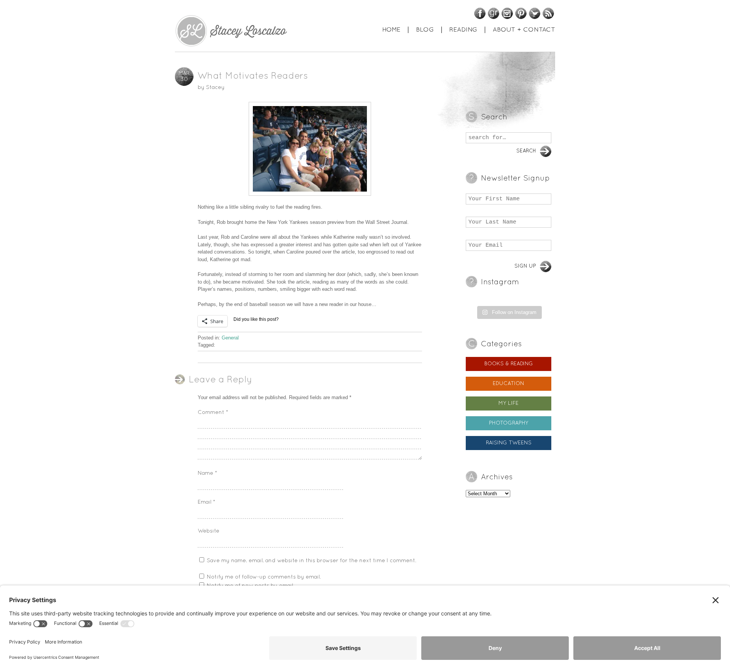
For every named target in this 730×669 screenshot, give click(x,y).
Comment (213, 412)
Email (206, 502)
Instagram (507, 13)
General (230, 338)
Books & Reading (508, 363)
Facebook (480, 13)
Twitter (534, 13)
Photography (508, 423)
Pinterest (521, 13)
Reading (463, 30)
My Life (508, 403)
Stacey (215, 87)
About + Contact (524, 30)
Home (391, 30)
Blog (425, 30)
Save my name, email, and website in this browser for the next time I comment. (311, 560)
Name (207, 473)
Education (508, 383)
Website (208, 531)
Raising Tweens (509, 443)
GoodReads (493, 13)
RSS (548, 13)
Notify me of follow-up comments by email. (264, 577)
